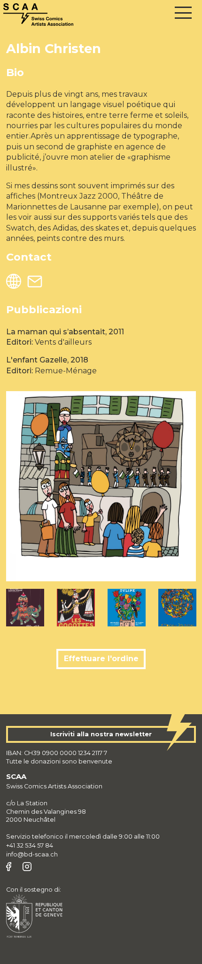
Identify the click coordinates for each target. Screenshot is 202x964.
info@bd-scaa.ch (32, 854)
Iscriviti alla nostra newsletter (101, 734)
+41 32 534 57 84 (29, 845)
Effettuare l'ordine (101, 658)
